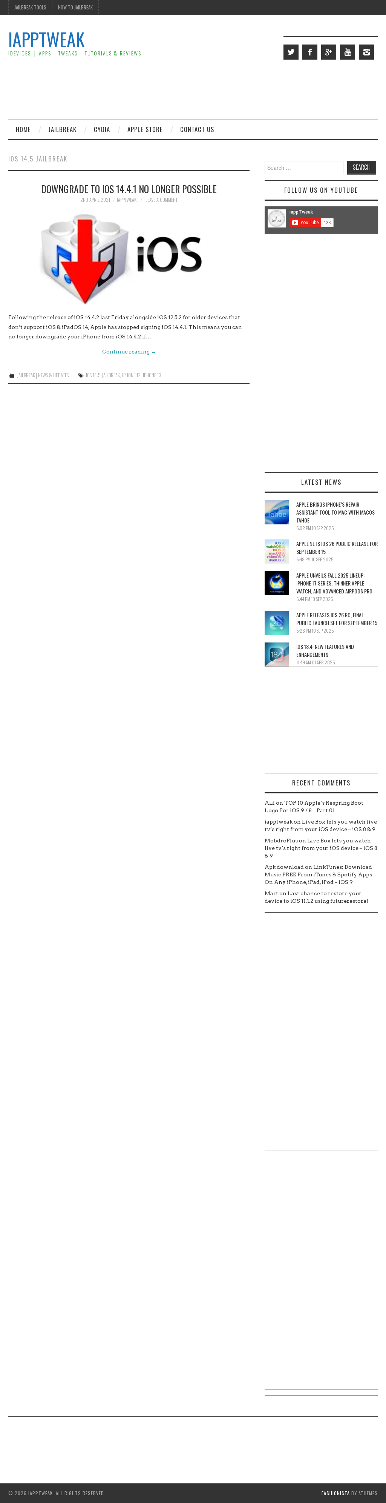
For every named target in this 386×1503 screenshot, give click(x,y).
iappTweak (46, 39)
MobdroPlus (281, 841)
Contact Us (197, 129)
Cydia (102, 129)
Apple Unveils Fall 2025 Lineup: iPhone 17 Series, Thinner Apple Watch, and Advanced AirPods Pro (334, 583)
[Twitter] (291, 52)
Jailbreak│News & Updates (43, 375)
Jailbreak (62, 129)
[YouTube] (347, 52)
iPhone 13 (152, 375)
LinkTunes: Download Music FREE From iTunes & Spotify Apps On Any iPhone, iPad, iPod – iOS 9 (318, 874)
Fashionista (336, 1493)
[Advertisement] (240, 89)
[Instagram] (366, 52)
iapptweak (126, 199)
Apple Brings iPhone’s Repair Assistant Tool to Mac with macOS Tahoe (335, 512)
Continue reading (129, 352)
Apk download (284, 867)
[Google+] (328, 52)
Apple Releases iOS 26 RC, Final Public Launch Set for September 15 (336, 619)
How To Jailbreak (75, 7)
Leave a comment (162, 199)
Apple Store (145, 129)
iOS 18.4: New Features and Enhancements (325, 650)
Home (23, 129)
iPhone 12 (131, 375)
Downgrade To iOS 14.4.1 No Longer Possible (129, 188)
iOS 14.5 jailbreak (103, 375)
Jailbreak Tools (30, 7)
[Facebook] (309, 52)
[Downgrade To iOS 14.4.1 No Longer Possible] (129, 258)
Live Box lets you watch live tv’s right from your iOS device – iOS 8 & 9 (321, 848)
